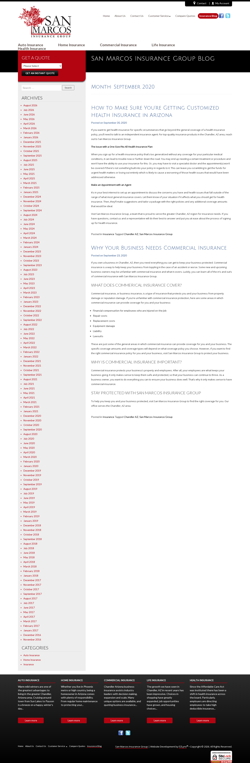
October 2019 (31, 479)
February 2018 (31, 571)
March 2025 (30, 183)
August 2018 (30, 543)
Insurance (28, 664)
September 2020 (32, 429)
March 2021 (30, 402)
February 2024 (31, 242)
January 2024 (30, 246)
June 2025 (29, 169)
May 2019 (29, 502)
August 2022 (30, 324)
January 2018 (30, 575)
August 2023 (30, 269)
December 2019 (32, 470)
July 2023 (28, 274)
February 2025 (31, 187)
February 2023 (31, 297)
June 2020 (29, 443)
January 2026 (30, 137)
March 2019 (30, 511)
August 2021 (30, 379)
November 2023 (32, 256)
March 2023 (30, 292)
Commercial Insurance (118, 45)
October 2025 (31, 151)
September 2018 (32, 539)
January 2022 (30, 356)
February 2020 (31, 461)
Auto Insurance (30, 45)
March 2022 (30, 347)
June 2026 (29, 114)
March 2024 (30, 237)
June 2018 (29, 552)
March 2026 (30, 128)
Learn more (31, 720)
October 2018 (31, 534)
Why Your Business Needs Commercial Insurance (159, 248)
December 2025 (32, 141)
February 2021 (31, 406)
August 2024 (30, 214)
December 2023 (32, 251)
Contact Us (136, 15)
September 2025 (32, 155)
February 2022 (31, 351)
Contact (201, 3)
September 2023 (32, 265)
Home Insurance (71, 45)
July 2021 (28, 383)
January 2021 (30, 411)
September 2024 (32, 210)
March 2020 (30, 456)
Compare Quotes (185, 15)
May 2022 (29, 338)
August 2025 (30, 160)
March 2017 (30, 621)
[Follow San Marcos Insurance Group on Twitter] (227, 16)
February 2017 (31, 625)
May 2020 (29, 447)
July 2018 (28, 548)
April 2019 (29, 507)
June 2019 (29, 498)
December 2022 (32, 306)
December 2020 (32, 415)
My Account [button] (222, 3)
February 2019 (31, 516)
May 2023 (29, 283)
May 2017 (29, 612)
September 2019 (32, 484)
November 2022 (32, 310)
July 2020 (28, 438)
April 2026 (29, 123)
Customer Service (158, 15)
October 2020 (31, 425)
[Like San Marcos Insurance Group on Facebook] (221, 16)
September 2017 (32, 593)
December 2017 (32, 580)
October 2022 (31, 315)
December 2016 (32, 635)
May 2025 (29, 173)
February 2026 (31, 132)
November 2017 (32, 584)
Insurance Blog (208, 15)
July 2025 (28, 164)
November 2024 (32, 201)
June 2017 (29, 607)
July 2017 (28, 603)
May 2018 (29, 557)
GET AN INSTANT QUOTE (40, 73)
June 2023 (29, 278)
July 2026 (28, 109)
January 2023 (30, 301)
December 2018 (32, 525)
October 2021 (31, 370)
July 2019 (28, 493)
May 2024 (29, 228)
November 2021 (32, 365)
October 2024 (31, 205)
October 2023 (31, 260)
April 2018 (29, 561)
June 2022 (29, 333)
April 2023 (29, 288)
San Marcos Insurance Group (156, 234)
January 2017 (30, 630)
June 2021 (29, 388)
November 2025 (32, 146)
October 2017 (31, 589)
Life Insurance (163, 45)
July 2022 (28, 329)
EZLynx (183, 746)
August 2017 (30, 598)
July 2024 (28, 219)
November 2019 (32, 475)
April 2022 (29, 342)
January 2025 (30, 192)
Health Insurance (32, 48)
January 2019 (30, 520)
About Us (120, 15)
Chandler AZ (131, 234)
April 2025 (29, 178)
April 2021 (29, 397)
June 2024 (29, 224)
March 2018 (30, 566)
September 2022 (32, 319)
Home (106, 15)
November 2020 (32, 420)
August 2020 (30, 434)
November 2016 (32, 639)
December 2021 (32, 361)
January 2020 (30, 466)
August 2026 (30, 105)
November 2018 (32, 530)
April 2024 (29, 233)
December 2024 (32, 196)
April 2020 (29, 452)
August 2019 (30, 488)
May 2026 (29, 119)
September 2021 (32, 374)
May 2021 (29, 393)
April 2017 (29, 616)
